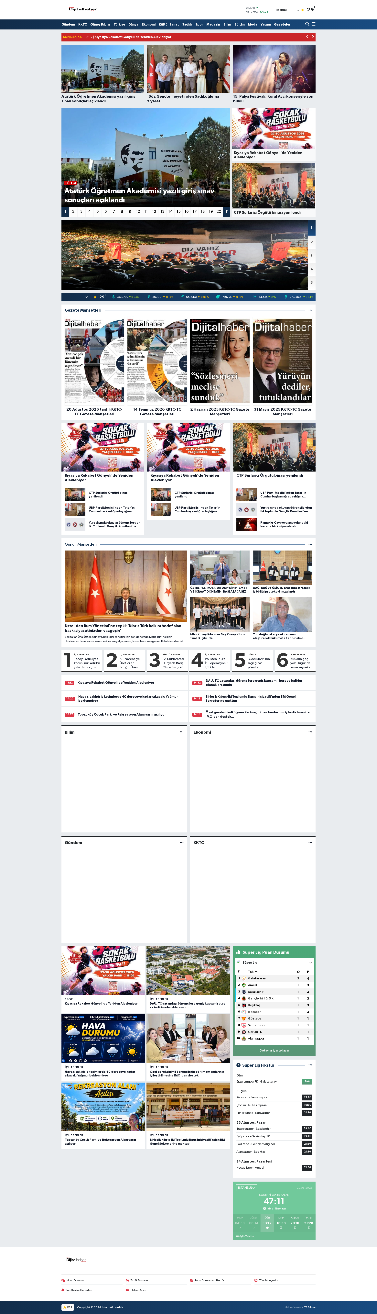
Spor (199, 24)
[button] (307, 37)
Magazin (213, 24)
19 (211, 212)
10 (138, 212)
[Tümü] (310, 310)
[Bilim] (182, 732)
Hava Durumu (75, 1280)
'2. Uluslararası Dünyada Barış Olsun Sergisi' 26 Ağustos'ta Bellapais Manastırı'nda (173, 663)
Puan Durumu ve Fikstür (209, 1280)
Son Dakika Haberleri (79, 1290)
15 (179, 212)
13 (162, 212)
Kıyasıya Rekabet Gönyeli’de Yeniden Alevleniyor (116, 682)
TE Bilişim (310, 1307)
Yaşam (266, 24)
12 (154, 212)
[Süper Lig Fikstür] (310, 1065)
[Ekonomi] (310, 732)
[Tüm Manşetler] (310, 544)
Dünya (133, 24)
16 (187, 212)
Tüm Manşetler (268, 1280)
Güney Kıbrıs (100, 24)
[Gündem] (182, 842)
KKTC (82, 24)
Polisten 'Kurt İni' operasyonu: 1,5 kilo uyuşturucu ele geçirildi (216, 663)
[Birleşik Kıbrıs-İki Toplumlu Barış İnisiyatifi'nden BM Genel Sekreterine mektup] (188, 1107)
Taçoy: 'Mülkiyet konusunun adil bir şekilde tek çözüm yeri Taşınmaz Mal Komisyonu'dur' (87, 663)
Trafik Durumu (139, 1280)
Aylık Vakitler (246, 1236)
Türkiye (119, 24)
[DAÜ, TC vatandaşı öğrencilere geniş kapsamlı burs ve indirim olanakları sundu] (188, 970)
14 (170, 212)
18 (203, 212)
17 (195, 212)
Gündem (68, 24)
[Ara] (307, 24)
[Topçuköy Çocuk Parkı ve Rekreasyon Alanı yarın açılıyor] (103, 1107)
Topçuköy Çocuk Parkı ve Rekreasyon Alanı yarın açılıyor (122, 714)
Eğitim (239, 24)
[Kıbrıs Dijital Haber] (82, 10)
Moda (252, 24)
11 (146, 212)
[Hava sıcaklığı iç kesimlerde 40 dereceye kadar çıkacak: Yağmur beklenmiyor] (103, 1038)
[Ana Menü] (313, 24)
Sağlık (187, 24)
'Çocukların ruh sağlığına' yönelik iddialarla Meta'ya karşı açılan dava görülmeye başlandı (259, 663)
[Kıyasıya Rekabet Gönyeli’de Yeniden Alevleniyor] (103, 970)
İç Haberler (81, 654)
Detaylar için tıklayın (274, 1050)
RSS (69, 1307)
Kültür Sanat (169, 24)
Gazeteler (282, 24)
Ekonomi (149, 24)
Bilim (227, 24)
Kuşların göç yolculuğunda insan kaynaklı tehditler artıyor (300, 663)
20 (219, 212)
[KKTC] (310, 842)
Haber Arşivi (138, 1290)
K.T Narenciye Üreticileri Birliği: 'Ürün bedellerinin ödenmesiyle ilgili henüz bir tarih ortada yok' (130, 663)
